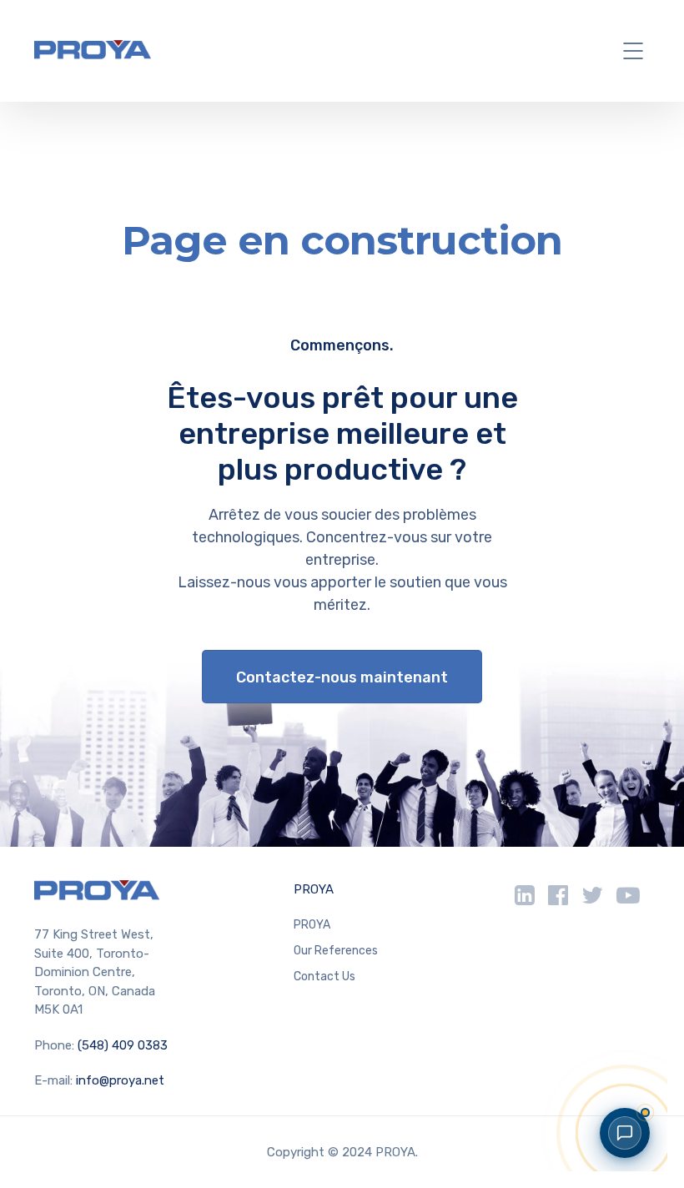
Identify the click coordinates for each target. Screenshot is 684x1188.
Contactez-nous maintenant (342, 677)
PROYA (314, 889)
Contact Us (324, 976)
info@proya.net (120, 1080)
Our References (336, 951)
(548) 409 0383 (123, 1045)
